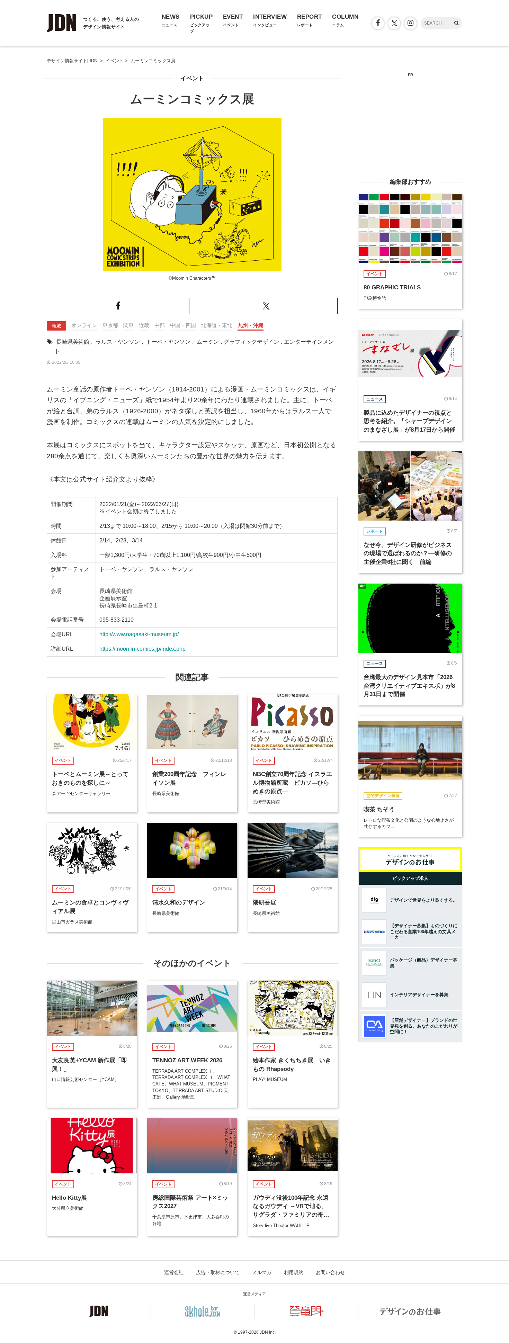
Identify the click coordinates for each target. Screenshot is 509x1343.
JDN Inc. (268, 1332)
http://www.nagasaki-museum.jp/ (139, 634)
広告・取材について (218, 1272)
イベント (192, 78)
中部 (159, 325)
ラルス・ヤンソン (118, 342)
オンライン (84, 325)
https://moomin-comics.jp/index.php (142, 649)
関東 (128, 325)
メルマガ (261, 1272)
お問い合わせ (330, 1272)
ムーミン (208, 342)
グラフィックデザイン (251, 342)
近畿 (144, 325)
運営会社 (174, 1272)
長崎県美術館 (72, 342)
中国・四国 (183, 325)
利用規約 (293, 1272)
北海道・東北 (216, 325)
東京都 (110, 325)
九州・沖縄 (251, 325)
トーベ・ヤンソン (168, 342)
